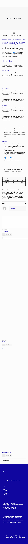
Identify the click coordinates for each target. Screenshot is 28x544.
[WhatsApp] (11, 539)
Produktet (5, 493)
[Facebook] (13, 539)
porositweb (11, 35)
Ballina (5, 489)
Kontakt (5, 494)
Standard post (5, 341)
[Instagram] (15, 539)
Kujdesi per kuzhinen (6, 231)
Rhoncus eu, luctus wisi (9, 157)
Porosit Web (21, 537)
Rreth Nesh (6, 491)
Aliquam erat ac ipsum (9, 158)
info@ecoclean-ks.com (17, 520)
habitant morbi (13, 52)
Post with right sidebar (6, 452)
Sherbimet (6, 492)
